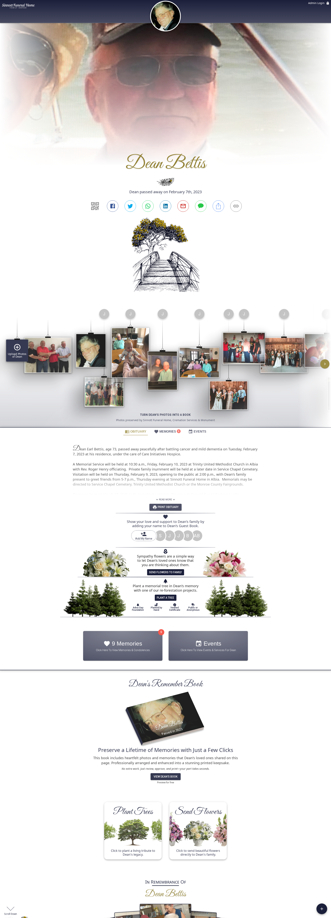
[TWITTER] (130, 206)
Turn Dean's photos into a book (165, 414)
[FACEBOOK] (112, 206)
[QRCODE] (95, 206)
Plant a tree (165, 597)
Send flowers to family (165, 572)
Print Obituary (168, 507)
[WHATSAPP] (148, 206)
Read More (165, 499)
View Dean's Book (166, 776)
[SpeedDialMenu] (321, 908)
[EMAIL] (183, 206)
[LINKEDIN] (165, 206)
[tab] (135, 431)
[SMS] (200, 206)
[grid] (165, 366)
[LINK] (236, 206)
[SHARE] (218, 206)
